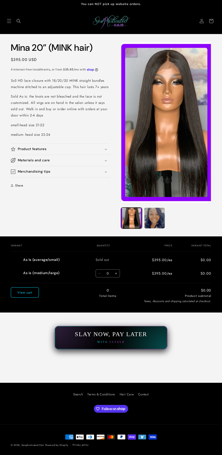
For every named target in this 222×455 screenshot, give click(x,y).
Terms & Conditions (101, 394)
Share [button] (19, 185)
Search (78, 394)
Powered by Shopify (56, 445)
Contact (143, 394)
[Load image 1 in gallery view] (131, 218)
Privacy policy (81, 445)
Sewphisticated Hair (32, 445)
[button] (9, 21)
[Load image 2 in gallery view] (154, 218)
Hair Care (127, 394)
